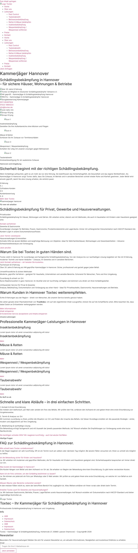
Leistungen (8, 12)
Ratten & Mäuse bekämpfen (20, 22)
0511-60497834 (6, 102)
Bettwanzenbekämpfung (18, 19)
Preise (6, 32)
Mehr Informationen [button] (8, 308)
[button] (16, 448)
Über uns (8, 9)
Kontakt (7, 35)
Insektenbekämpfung (17, 25)
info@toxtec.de (6, 107)
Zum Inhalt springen (8, 1)
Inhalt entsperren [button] (7, 311)
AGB (6, 516)
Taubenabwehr (15, 17)
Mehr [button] (2, 341)
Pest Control (14, 14)
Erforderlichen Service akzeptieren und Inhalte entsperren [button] (23, 314)
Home (6, 6)
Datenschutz (9, 521)
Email (2, 543)
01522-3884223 (6, 105)
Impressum (8, 519)
